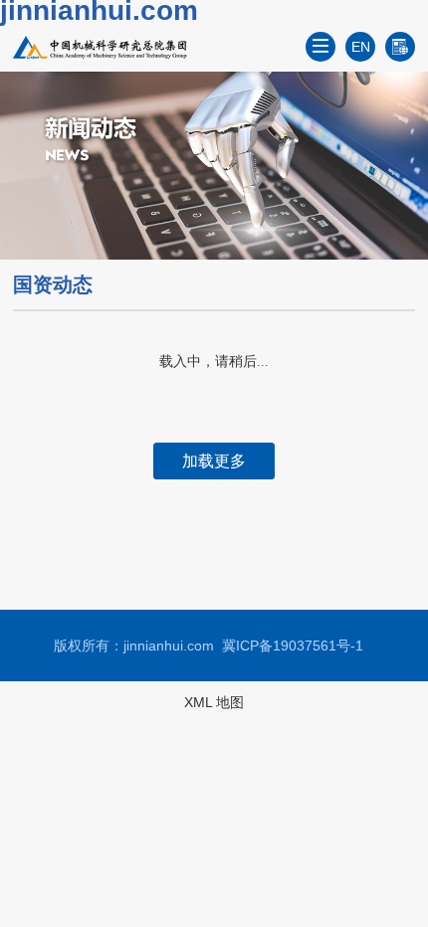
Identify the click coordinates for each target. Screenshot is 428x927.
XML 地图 (214, 702)
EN (360, 47)
